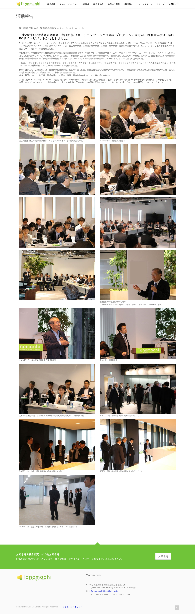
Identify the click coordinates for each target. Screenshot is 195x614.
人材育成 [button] (85, 4)
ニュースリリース (144, 4)
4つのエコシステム (68, 4)
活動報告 (128, 4)
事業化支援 (98, 4)
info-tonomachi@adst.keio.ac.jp (104, 591)
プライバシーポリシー (73, 607)
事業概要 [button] (51, 4)
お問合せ (173, 4)
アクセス (160, 4)
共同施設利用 (114, 4)
